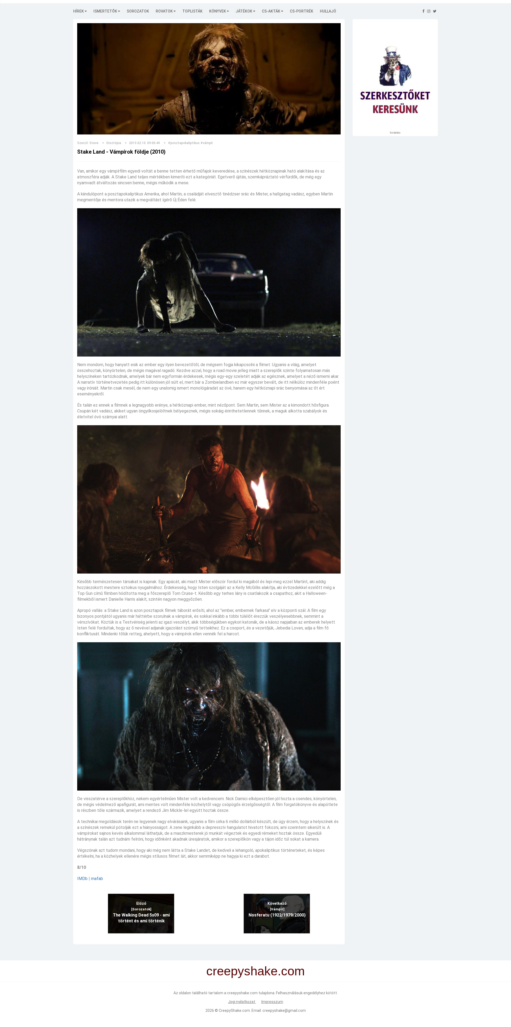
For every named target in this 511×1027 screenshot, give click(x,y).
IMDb (82, 878)
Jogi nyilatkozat (242, 1002)
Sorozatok (138, 11)
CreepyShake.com (234, 1010)
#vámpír (206, 143)
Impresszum (272, 1002)
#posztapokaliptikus (184, 143)
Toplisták (192, 11)
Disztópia (113, 143)
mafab (97, 878)
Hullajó (328, 11)
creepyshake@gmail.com (284, 1010)
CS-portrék (301, 11)
